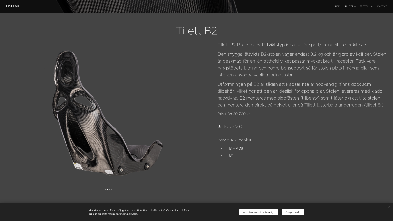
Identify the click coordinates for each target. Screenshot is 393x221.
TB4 (230, 155)
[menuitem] (338, 6)
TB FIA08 (235, 148)
